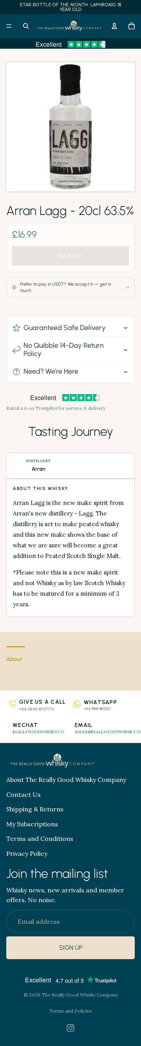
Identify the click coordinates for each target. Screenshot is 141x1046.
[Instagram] (70, 1028)
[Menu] (9, 26)
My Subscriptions (32, 824)
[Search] (25, 26)
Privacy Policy (26, 853)
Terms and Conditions (39, 838)
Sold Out (71, 256)
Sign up (70, 948)
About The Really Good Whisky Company (66, 780)
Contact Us (23, 794)
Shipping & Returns (34, 809)
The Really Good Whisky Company (80, 995)
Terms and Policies (70, 1011)
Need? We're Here (51, 371)
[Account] (114, 26)
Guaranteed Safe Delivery (65, 327)
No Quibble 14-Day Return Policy (64, 349)
